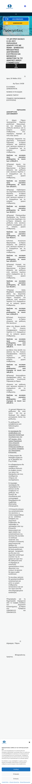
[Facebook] (25, 6)
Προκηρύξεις (13, 30)
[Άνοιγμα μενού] (16, 14)
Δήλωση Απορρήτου (14, 782)
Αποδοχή (16, 769)
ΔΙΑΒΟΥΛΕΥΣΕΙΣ (17, 23)
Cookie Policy (5, 782)
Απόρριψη (16, 774)
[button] (29, 742)
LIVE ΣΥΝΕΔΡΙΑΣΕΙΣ (17, 19)
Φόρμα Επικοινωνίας (25, 782)
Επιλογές (16, 778)
